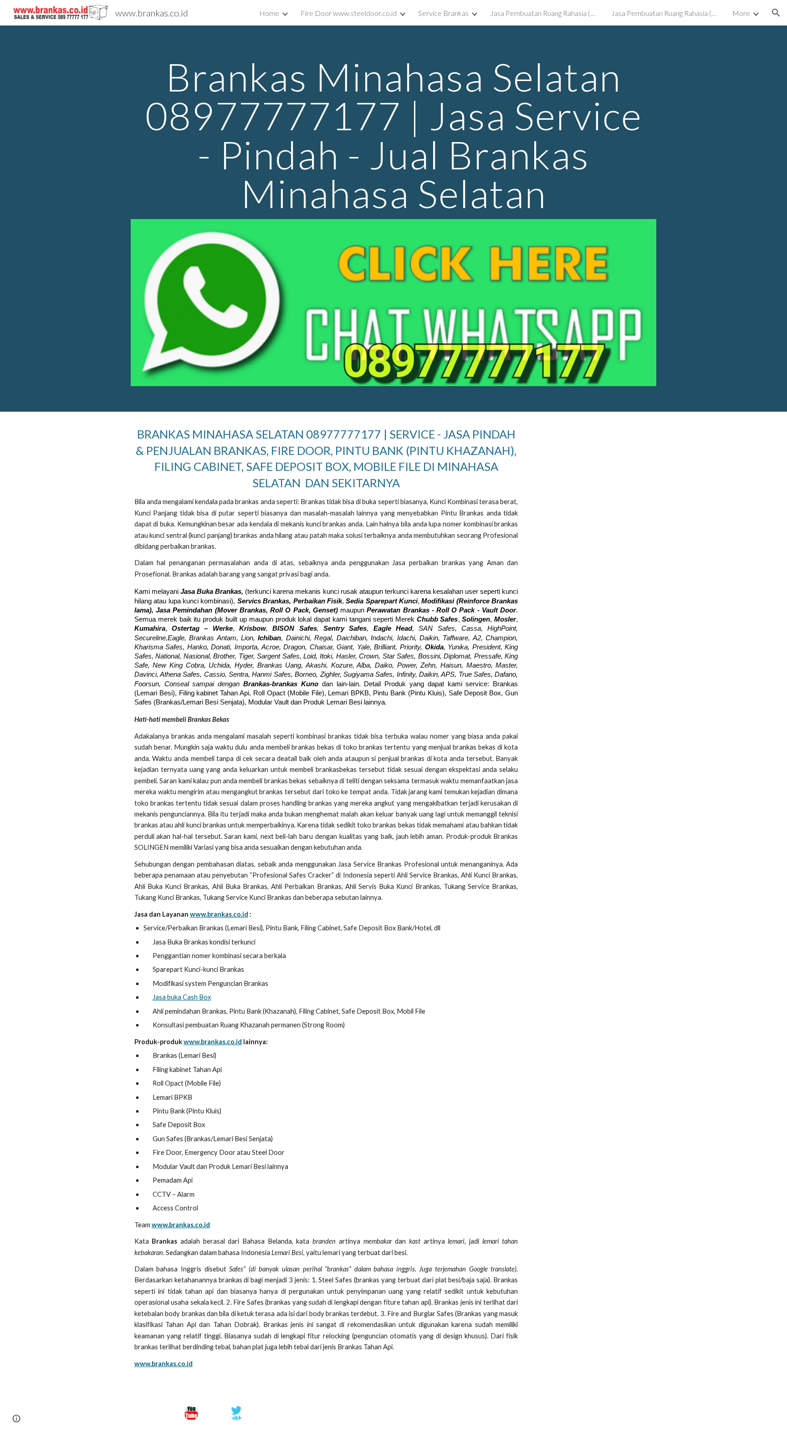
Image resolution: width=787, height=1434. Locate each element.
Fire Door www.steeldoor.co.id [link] (349, 13)
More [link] (741, 13)
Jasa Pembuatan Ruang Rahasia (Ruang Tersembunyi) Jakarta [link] (666, 13)
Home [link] (269, 13)
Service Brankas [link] (443, 13)
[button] (776, 13)
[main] (393, 135)
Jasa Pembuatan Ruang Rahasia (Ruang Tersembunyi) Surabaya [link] (544, 13)
